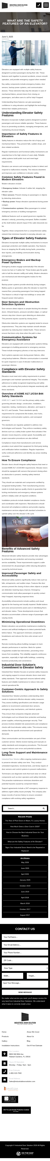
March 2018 (25, 903)
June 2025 (25, 868)
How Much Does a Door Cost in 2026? (25, 826)
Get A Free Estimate (34, 1045)
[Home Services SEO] (25, 1154)
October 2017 (25, 909)
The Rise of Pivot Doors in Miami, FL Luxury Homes (25, 821)
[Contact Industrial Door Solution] (39, 5)
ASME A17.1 (6, 400)
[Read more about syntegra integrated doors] (11, 1089)
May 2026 (25, 862)
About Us (30, 1036)
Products (5, 1036)
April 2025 (25, 874)
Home (4, 1032)
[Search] (43, 808)
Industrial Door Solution (11, 759)
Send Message (25, 992)
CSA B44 (18, 400)
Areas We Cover (33, 1032)
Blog (28, 1041)
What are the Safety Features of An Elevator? (25, 842)
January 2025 (25, 880)
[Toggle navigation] (46, 5)
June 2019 (25, 892)
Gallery (4, 1041)
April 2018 (25, 897)
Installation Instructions (10, 1045)
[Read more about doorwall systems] (10, 1099)
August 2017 (25, 915)
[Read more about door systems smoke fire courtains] (16, 1110)
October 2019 (25, 886)
